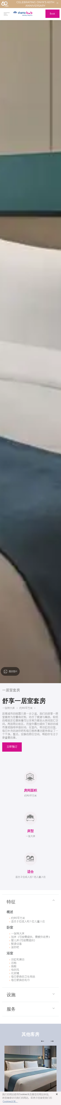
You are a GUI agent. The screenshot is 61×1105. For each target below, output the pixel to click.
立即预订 (12, 747)
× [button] (57, 1094)
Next (52, 1041)
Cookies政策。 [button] (10, 1101)
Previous (42, 1041)
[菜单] (6, 13)
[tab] (30, 902)
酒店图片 (12, 671)
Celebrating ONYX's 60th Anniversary (35, 4)
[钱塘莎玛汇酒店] (22, 13)
